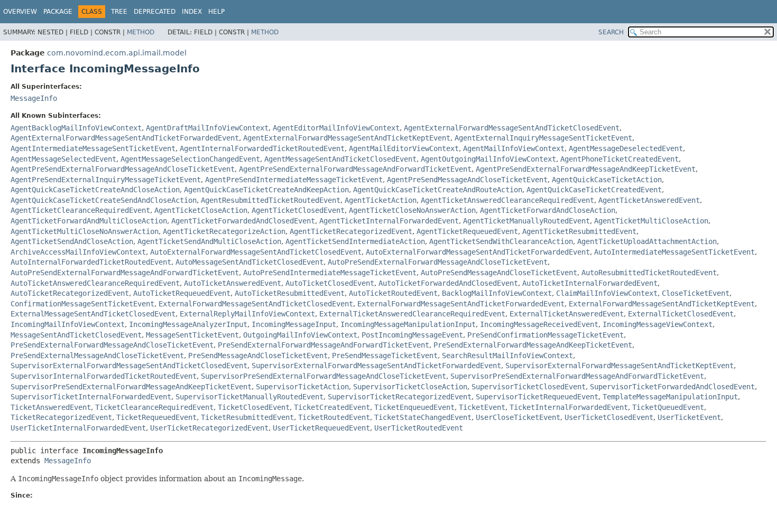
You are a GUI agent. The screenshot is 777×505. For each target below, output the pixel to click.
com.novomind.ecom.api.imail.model (117, 53)
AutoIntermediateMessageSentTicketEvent (674, 252)
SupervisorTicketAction (302, 386)
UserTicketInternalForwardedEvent (78, 428)
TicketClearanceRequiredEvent (154, 407)
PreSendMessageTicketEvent (385, 355)
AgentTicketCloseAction (200, 210)
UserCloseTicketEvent (518, 417)
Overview (20, 11)
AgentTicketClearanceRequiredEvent (80, 210)
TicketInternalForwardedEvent (569, 407)
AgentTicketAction (381, 200)
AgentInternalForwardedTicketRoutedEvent (262, 148)
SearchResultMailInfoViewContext (507, 355)
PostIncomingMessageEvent (412, 335)
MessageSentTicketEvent (192, 335)
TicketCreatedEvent (332, 407)
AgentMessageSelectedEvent (63, 159)
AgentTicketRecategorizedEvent (351, 231)
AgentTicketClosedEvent (298, 210)
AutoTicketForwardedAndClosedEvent (448, 283)
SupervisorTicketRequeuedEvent (537, 396)
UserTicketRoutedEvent (418, 428)
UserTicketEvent (689, 417)
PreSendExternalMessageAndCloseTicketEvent (97, 355)
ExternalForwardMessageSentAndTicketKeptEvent (662, 304)
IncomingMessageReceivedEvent (539, 324)
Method (140, 32)
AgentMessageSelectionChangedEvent (190, 159)
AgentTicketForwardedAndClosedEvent (243, 221)
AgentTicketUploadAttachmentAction (647, 241)
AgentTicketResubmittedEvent (579, 231)
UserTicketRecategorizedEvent (209, 428)
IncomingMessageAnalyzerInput (188, 324)
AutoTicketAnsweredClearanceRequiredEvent (95, 283)
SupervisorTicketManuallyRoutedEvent (249, 396)
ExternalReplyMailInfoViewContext (247, 314)
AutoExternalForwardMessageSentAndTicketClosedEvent (256, 252)
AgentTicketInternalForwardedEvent (389, 221)
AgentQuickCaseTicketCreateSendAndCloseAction (104, 200)
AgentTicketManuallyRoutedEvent (526, 221)
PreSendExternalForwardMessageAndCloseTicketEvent (112, 345)
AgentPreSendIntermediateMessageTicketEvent (294, 179)
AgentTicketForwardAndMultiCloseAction (89, 221)
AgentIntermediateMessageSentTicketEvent (93, 148)
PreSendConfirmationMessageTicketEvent (545, 335)
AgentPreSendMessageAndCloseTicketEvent (467, 179)
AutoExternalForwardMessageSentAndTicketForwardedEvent (478, 252)
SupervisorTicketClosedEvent (528, 386)
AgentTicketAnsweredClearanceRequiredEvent (507, 200)
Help (216, 11)
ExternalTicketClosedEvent (681, 314)
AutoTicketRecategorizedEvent (70, 293)
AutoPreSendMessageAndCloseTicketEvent (499, 272)
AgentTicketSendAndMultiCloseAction (209, 241)
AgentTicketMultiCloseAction (651, 221)
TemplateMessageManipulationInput (670, 396)
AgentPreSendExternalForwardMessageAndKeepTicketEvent (586, 169)
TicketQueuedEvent (668, 407)
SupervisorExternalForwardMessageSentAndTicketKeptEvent (619, 365)
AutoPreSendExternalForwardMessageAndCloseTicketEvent (438, 262)
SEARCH (611, 32)
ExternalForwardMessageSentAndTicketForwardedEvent (461, 304)
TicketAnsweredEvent (51, 407)
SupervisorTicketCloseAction (410, 386)
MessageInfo (34, 98)
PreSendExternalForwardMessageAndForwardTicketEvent (323, 345)
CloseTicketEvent (695, 293)
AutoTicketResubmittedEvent (290, 293)
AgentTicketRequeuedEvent (467, 231)
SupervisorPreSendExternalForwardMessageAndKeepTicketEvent (131, 386)
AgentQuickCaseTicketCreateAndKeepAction (266, 189)
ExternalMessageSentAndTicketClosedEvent (93, 314)
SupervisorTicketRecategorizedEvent (399, 396)
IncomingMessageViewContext (658, 324)
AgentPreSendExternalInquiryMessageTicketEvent (106, 179)
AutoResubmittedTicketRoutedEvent (649, 272)
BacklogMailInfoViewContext (497, 293)
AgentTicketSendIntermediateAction (355, 241)
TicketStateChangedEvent (422, 417)
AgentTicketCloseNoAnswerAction (412, 210)
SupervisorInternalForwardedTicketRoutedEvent (104, 376)
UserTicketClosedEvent (609, 417)
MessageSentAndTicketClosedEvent (76, 335)
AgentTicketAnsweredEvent (649, 200)
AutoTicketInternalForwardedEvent (590, 283)
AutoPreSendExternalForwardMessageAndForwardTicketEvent (125, 272)
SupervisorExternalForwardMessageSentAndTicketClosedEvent (129, 365)
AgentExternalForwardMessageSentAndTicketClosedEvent (511, 128)
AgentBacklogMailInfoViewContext (76, 128)
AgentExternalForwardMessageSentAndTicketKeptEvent (346, 138)
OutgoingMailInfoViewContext (300, 335)
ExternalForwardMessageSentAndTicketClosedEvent (256, 304)
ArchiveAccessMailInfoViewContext (78, 252)
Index (192, 11)
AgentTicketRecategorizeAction (224, 231)
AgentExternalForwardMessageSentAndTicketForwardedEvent (125, 138)
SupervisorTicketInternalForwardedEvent (91, 396)
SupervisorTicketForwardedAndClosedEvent (672, 386)
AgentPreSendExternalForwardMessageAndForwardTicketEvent (355, 169)
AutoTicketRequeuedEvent (181, 293)
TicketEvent (482, 407)
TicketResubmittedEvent (247, 417)
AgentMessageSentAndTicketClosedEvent (340, 159)
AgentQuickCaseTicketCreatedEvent (594, 189)
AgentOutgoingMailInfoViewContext (488, 159)
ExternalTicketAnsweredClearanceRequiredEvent (412, 314)
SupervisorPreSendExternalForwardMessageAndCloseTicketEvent (323, 376)
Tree (119, 11)
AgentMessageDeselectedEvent (626, 148)
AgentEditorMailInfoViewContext (336, 128)
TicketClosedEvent (254, 407)
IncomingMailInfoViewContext (68, 324)
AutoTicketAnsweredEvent (232, 283)
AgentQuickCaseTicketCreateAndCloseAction (95, 189)
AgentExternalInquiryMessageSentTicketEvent (543, 138)
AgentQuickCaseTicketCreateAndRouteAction (437, 189)
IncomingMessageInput (294, 324)
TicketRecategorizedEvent (61, 417)
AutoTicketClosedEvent (329, 283)
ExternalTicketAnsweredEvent (567, 314)
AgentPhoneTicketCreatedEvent (619, 159)
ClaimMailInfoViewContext (607, 293)
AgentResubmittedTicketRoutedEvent (270, 200)
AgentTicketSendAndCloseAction (72, 241)
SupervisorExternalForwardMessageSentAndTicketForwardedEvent (376, 365)
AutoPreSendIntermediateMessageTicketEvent (330, 272)
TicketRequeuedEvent (156, 417)
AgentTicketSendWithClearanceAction (501, 241)
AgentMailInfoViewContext (514, 148)
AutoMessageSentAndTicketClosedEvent (249, 262)
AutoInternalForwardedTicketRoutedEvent (91, 262)
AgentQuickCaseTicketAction (607, 179)
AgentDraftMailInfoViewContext (207, 128)
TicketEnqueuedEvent (414, 407)
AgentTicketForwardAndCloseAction (547, 210)
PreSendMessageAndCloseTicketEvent (258, 355)
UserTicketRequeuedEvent (321, 428)
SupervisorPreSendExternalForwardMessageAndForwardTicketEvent (577, 376)
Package (57, 11)
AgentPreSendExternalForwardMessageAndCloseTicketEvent (123, 169)
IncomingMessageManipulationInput (408, 324)
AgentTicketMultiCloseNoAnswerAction (85, 231)
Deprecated (154, 11)
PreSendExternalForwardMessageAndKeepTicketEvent (532, 345)
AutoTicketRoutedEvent (393, 293)
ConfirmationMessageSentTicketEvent (82, 304)
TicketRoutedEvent (334, 417)
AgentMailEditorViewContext (404, 148)
